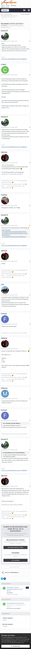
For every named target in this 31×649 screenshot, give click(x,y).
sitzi (2, 284)
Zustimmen (16, 646)
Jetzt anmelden (15, 560)
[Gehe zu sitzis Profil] (5, 290)
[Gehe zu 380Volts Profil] (5, 158)
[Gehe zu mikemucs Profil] (5, 394)
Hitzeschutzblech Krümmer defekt (15, 603)
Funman (4, 314)
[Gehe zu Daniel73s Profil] (5, 36)
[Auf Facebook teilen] (5, 578)
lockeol (11, 592)
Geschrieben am (9, 41)
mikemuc (4, 388)
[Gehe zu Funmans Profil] (5, 319)
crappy (3, 64)
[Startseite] (2, 14)
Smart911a (11, 605)
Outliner (4, 195)
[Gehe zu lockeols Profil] (4, 588)
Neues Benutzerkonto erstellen (15, 547)
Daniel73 (5, 25)
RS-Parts (4, 97)
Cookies (9, 637)
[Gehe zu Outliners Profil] (5, 200)
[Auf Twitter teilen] (2, 578)
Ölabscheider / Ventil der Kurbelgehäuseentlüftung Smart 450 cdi (14, 589)
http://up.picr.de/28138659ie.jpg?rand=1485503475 (14, 59)
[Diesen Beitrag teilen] (29, 41)
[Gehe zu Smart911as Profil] (4, 604)
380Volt (4, 152)
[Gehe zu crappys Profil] (5, 70)
